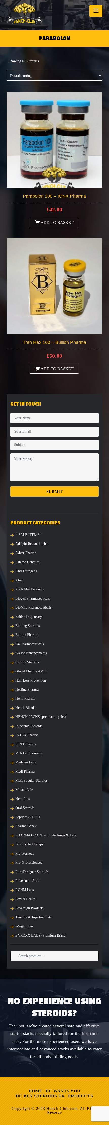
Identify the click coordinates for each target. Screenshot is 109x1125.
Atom (19, 580)
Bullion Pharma (26, 635)
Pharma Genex (26, 826)
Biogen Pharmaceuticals (32, 598)
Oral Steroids (24, 808)
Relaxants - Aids (27, 881)
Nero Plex (22, 799)
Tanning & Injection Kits (33, 917)
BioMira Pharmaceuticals (33, 607)
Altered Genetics (27, 562)
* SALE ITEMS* (28, 535)
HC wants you (63, 1091)
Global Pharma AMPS (31, 671)
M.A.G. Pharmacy (28, 753)
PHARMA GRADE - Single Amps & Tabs (45, 835)
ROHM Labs (24, 890)
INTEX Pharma (26, 735)
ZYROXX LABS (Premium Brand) (41, 935)
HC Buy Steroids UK (40, 1096)
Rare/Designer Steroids (31, 872)
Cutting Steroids (27, 662)
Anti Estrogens (26, 571)
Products (80, 1096)
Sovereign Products (29, 908)
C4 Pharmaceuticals (29, 644)
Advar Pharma (25, 553)
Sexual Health (25, 899)
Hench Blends (25, 708)
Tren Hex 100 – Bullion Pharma (54, 342)
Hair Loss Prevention (30, 680)
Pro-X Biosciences (28, 862)
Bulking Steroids (27, 626)
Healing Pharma (27, 689)
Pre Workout (24, 853)
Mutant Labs (24, 790)
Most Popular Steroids (31, 780)
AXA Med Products (29, 589)
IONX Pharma (25, 744)
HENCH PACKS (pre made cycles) (40, 717)
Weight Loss (24, 926)
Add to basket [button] (57, 222)
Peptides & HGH (27, 817)
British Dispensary (28, 617)
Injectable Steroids (28, 726)
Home (35, 1091)
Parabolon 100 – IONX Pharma (54, 196)
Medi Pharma (25, 771)
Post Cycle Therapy (29, 844)
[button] (95, 11)
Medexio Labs (25, 762)
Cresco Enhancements (31, 653)
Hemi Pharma (25, 699)
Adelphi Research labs (31, 544)
